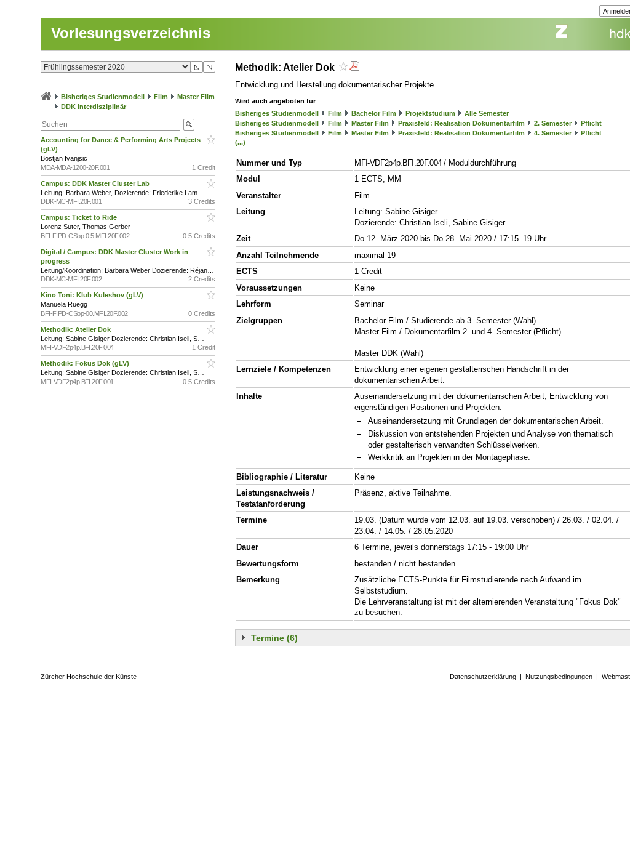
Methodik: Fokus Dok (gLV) (86, 363)
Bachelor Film (373, 113)
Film (161, 96)
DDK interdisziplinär (93, 106)
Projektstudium (430, 113)
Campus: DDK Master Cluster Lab (96, 183)
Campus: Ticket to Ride (80, 217)
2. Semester (553, 123)
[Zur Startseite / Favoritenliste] (46, 96)
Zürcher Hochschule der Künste (89, 676)
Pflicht (591, 123)
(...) (240, 142)
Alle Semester (487, 113)
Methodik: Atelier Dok (77, 329)
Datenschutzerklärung (483, 676)
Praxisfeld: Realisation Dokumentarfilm (461, 123)
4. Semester (553, 133)
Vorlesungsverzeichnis (130, 33)
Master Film (196, 96)
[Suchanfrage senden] (188, 125)
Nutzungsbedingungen (558, 676)
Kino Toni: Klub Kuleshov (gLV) (93, 295)
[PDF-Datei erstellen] (354, 67)
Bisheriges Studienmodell (103, 96)
